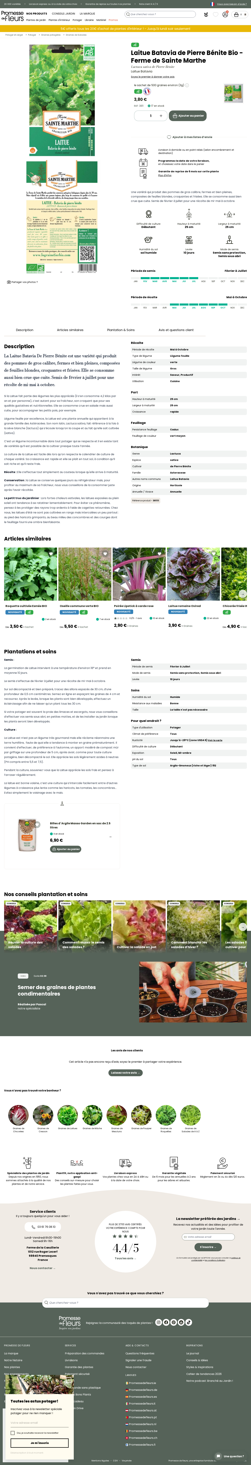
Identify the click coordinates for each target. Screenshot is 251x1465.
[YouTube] (181, 1322)
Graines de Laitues (67, 1128)
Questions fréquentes (140, 1353)
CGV (115, 1460)
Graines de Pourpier (141, 1128)
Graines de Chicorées (18, 1130)
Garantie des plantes (79, 1367)
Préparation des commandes (84, 1353)
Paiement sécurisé (77, 1374)
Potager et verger (14, 34)
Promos (113, 19)
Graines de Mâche (92, 1128)
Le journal (192, 1353)
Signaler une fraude (138, 1360)
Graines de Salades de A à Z (190, 1130)
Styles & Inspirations (199, 1367)
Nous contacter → (43, 1268)
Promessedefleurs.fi (141, 1445)
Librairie (89, 19)
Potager (77, 19)
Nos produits (36, 14)
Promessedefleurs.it (142, 1404)
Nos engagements (16, 1374)
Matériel (101, 19)
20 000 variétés (12, 4)
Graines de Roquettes (166, 1130)
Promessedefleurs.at (142, 1410)
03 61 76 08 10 (46, 1227)
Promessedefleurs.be (142, 1431)
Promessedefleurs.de (142, 1390)
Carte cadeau (74, 1401)
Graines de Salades (76, 34)
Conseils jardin (63, 14)
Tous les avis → (125, 1258)
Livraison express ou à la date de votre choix (53, 4)
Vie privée (126, 1460)
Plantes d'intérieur (59, 19)
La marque (87, 14)
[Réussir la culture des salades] (30, 926)
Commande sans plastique (83, 1388)
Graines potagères (51, 34)
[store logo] (12, 16)
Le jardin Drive (74, 1408)
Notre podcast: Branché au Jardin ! (209, 1381)
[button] (206, 14)
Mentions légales (100, 1460)
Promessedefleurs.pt (142, 1417)
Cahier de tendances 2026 (204, 1374)
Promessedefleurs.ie (142, 1383)
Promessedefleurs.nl (142, 1424)
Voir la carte (215, 740)
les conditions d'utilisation (215, 1260)
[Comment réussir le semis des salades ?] (84, 926)
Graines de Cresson (43, 1130)
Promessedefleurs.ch (142, 1438)
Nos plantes (12, 1367)
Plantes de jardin (36, 19)
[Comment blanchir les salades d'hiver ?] (193, 926)
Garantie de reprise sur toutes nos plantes (108, 4)
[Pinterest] (174, 1322)
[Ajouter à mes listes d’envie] (50, 553)
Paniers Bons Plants (78, 1394)
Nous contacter (136, 1367)
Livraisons (71, 1360)
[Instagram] (159, 1322)
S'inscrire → (208, 1247)
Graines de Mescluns (117, 1130)
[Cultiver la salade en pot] (139, 926)
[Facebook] (166, 1322)
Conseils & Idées (197, 1360)
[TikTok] (189, 1322)
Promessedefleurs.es (142, 1397)
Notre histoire (13, 1360)
